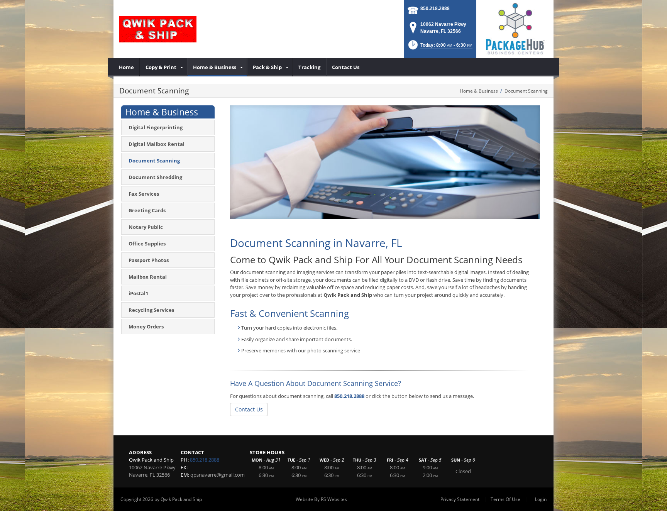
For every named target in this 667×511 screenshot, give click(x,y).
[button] (439, 47)
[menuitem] (126, 67)
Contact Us (249, 409)
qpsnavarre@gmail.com (217, 474)
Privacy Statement (459, 499)
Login (541, 499)
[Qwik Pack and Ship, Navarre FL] (157, 29)
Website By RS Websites (321, 499)
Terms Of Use (505, 499)
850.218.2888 (435, 8)
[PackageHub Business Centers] (515, 28)
